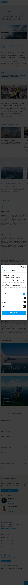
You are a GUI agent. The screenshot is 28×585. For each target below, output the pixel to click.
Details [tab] (14, 270)
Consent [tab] (5, 270)
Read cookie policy (16, 288)
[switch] (24, 298)
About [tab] (22, 270)
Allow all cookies (14, 312)
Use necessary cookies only (14, 317)
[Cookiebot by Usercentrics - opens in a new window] (20, 267)
